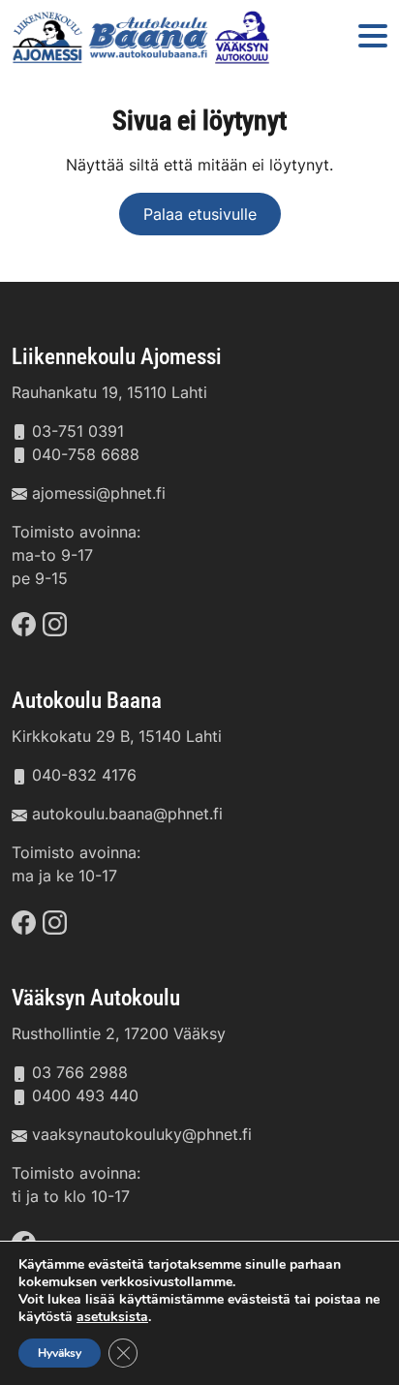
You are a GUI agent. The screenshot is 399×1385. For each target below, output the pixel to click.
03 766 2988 (80, 1072)
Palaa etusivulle (200, 214)
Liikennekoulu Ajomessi (117, 356)
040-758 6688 (85, 454)
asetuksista (112, 1317)
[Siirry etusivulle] (144, 37)
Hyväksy (59, 1353)
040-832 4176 (84, 775)
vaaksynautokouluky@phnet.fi (142, 1134)
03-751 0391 (78, 431)
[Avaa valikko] (372, 37)
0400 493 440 (85, 1095)
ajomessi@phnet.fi (99, 493)
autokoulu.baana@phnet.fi (127, 813)
